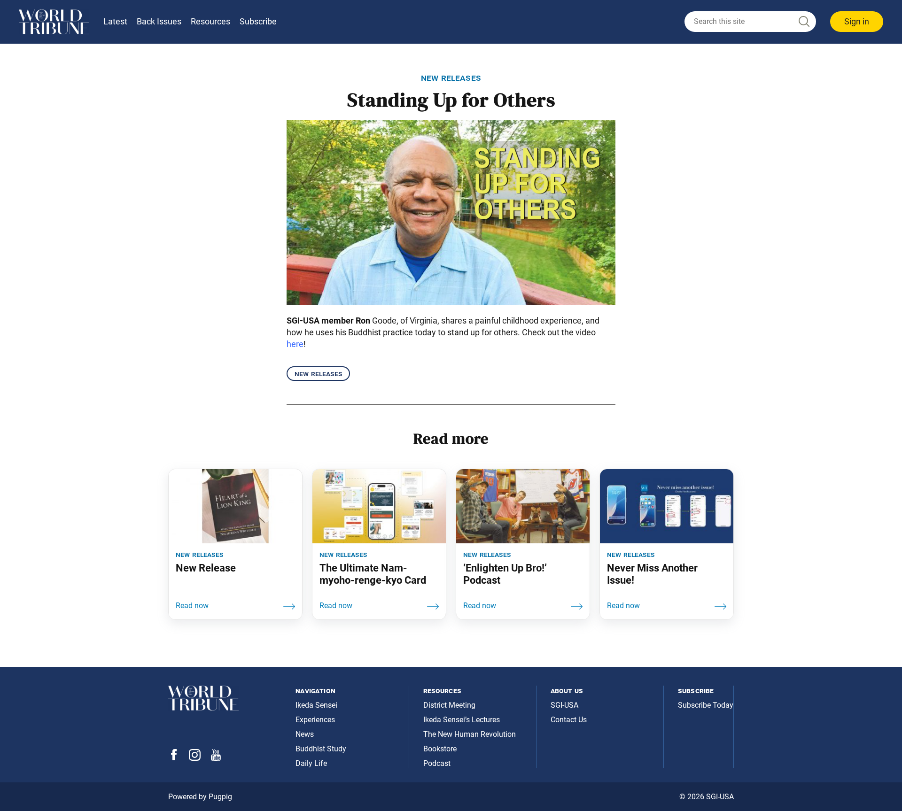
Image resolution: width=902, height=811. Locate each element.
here (295, 344)
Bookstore (440, 748)
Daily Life (311, 763)
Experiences (315, 719)
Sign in (856, 21)
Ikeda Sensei (316, 705)
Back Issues (159, 21)
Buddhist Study (320, 748)
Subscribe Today (705, 705)
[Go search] (803, 22)
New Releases (318, 373)
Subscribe (258, 21)
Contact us (569, 719)
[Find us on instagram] (195, 758)
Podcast (437, 763)
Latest (115, 21)
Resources (210, 21)
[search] (750, 21)
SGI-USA (564, 705)
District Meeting (449, 705)
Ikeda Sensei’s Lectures (461, 719)
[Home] (54, 21)
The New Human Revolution (469, 734)
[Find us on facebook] (173, 757)
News (304, 734)
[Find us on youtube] (216, 758)
